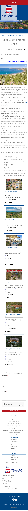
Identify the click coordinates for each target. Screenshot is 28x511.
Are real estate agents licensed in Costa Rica (13, 430)
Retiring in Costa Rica (14, 418)
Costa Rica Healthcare (14, 426)
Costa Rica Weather (14, 428)
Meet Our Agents (14, 457)
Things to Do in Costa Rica (14, 432)
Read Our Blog (13, 461)
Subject (4, 386)
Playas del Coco (14, 441)
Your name (5, 375)
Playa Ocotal (14, 444)
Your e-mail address (7, 381)
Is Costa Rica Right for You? (13, 425)
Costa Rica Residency (14, 421)
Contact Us (13, 455)
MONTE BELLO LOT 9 (10, 219)
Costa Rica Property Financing (14, 423)
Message (4, 391)
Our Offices (13, 459)
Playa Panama (13, 443)
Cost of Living (14, 419)
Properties (11, 35)
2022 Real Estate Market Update (14, 462)
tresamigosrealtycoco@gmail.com (13, 488)
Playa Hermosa (13, 439)
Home (3, 35)
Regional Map (14, 434)
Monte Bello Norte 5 (11, 191)
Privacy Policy (14, 507)
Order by (10, 49)
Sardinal (14, 450)
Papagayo (13, 448)
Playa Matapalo (13, 446)
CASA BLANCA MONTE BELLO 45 (13, 247)
